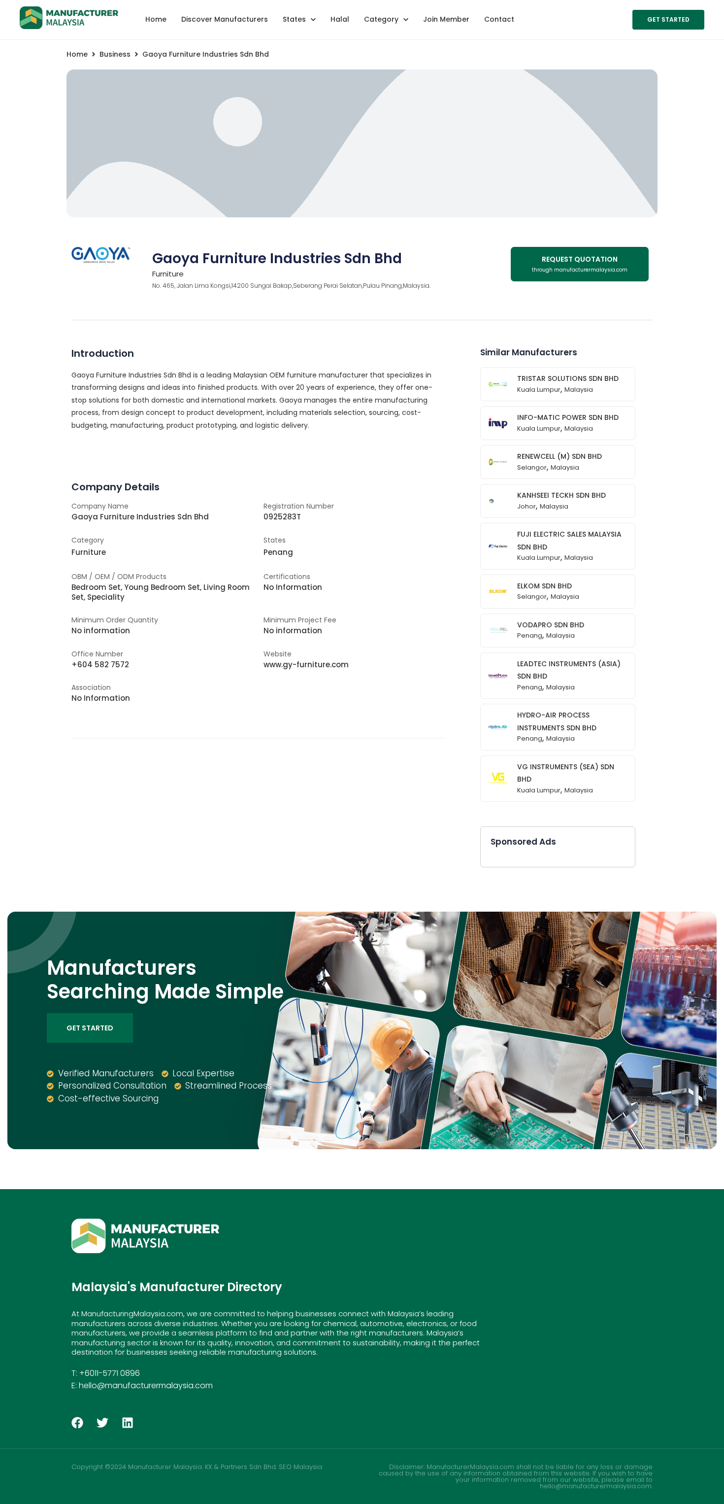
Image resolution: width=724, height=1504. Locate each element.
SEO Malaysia (300, 1466)
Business (115, 54)
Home (77, 54)
